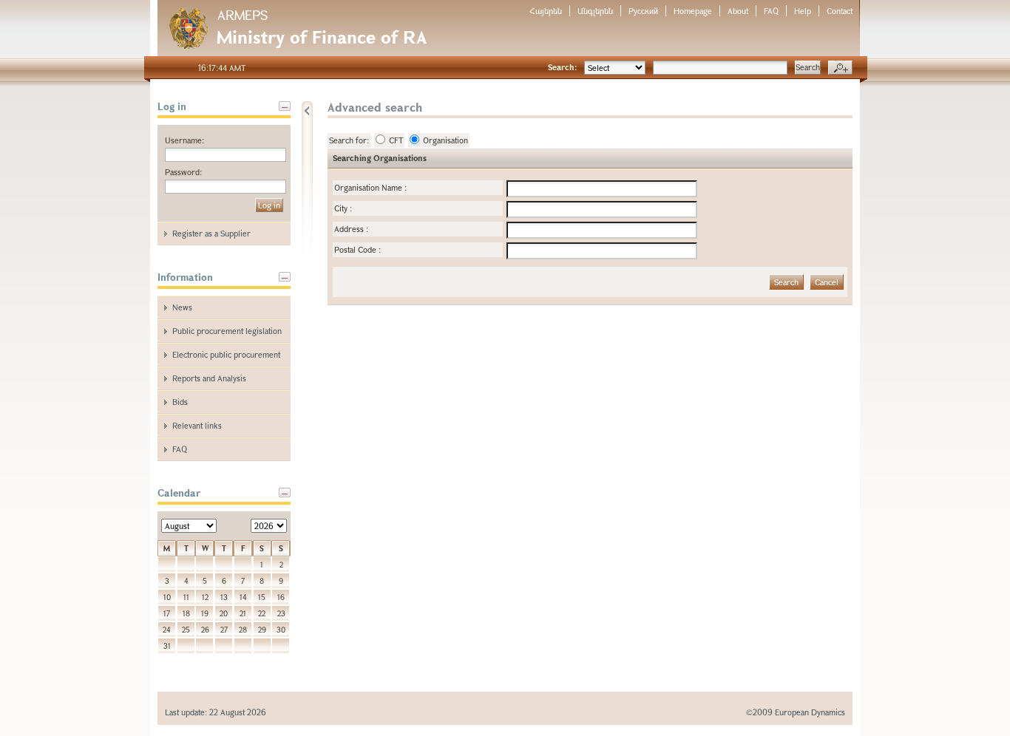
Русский (643, 10)
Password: (183, 171)
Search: (562, 66)
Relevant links (197, 425)
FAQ (771, 10)
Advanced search (840, 68)
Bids (180, 401)
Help (802, 10)
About (738, 10)
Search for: (349, 140)
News (182, 307)
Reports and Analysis (209, 378)
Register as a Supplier (211, 233)
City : (343, 208)
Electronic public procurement (226, 354)
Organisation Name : (370, 187)
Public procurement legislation (227, 330)
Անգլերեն (595, 10)
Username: (184, 140)
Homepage (693, 10)
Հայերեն (545, 10)
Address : (351, 228)
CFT (396, 140)
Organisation (445, 140)
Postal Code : (357, 249)
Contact (840, 10)
